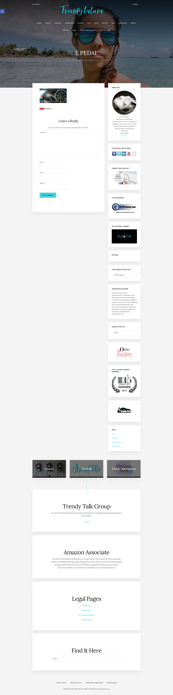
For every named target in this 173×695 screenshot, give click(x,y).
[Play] (124, 236)
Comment (43, 132)
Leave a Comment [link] (101, 60)
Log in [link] (113, 434)
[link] (2, 11)
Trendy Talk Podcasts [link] (124, 468)
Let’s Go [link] (86, 521)
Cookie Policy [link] (86, 605)
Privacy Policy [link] (86, 610)
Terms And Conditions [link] (86, 615)
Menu (135, 4)
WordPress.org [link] (116, 446)
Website (42, 183)
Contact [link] (49, 468)
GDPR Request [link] (86, 619)
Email (42, 172)
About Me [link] (86, 468)
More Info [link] (124, 135)
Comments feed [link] (116, 442)
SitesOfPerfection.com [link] (103, 689)
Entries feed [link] (115, 438)
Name (42, 162)
